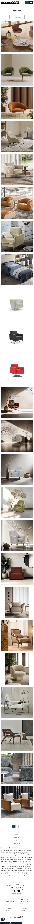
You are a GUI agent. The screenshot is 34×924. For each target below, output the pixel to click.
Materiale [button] (17, 837)
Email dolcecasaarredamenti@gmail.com (17, 889)
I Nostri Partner (10, 911)
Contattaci (24, 908)
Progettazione (9, 913)
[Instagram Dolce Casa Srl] (17, 891)
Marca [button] (17, 834)
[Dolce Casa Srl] (17, 2)
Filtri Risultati (17, 17)
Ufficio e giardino (24, 904)
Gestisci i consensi (16, 923)
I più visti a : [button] (17, 843)
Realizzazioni (24, 913)
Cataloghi (24, 911)
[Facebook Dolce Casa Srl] (15, 891)
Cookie (7, 923)
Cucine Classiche (9, 901)
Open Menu (31, 2)
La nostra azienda (9, 908)
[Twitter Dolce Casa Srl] (19, 891)
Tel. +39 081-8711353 (17, 887)
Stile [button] (17, 840)
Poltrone (24, 8)
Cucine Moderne (9, 899)
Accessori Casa (24, 901)
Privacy (2, 923)
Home (8, 8)
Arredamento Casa (16, 8)
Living (9, 904)
